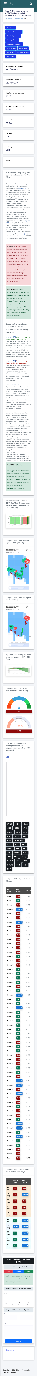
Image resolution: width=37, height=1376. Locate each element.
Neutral (18, 1271)
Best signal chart (12, 40)
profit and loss (11, 48)
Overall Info (10, 28)
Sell (8, 1271)
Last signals (10, 52)
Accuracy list (23, 48)
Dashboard (8, 18)
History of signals (23, 52)
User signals (11, 56)
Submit (18, 1341)
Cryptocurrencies (18, 18)
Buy (28, 1271)
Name (6, 1314)
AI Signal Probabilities (14, 32)
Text (5, 1323)
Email (22, 1314)
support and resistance (14, 44)
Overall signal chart (13, 36)
